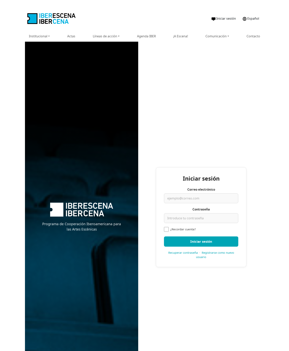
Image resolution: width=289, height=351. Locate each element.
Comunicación (216, 36)
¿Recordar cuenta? (183, 229)
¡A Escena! (180, 36)
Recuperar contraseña (183, 253)
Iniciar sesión (226, 18)
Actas (71, 36)
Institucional (38, 36)
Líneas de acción (105, 36)
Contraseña (201, 209)
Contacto (253, 36)
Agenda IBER (146, 36)
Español (253, 18)
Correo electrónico (201, 189)
